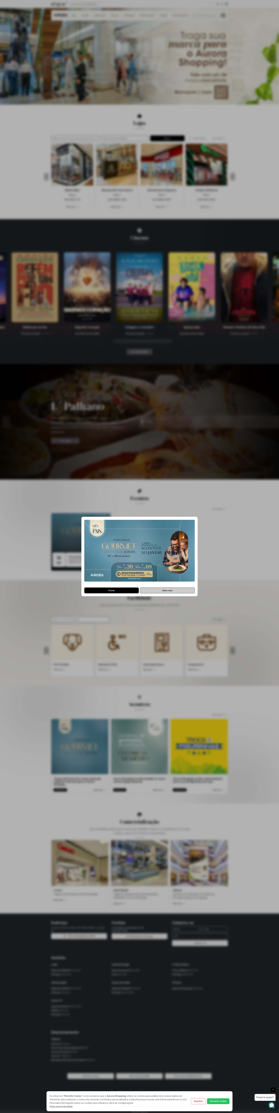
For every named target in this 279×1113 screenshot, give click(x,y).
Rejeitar (198, 1101)
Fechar (111, 590)
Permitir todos (218, 1101)
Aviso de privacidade (61, 1106)
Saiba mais (167, 590)
